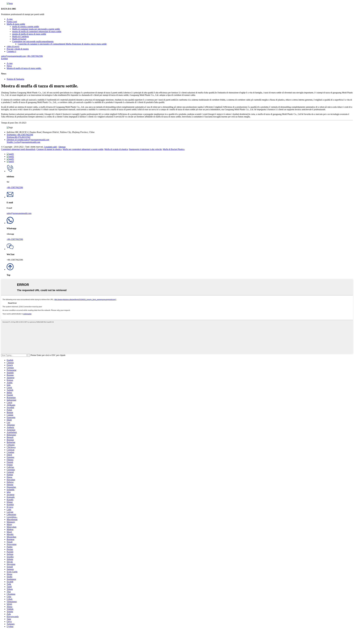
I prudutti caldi (50, 147)
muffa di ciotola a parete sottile (25, 26)
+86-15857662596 (15, 187)
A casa (9, 19)
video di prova (13, 46)
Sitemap (62, 147)
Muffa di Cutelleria (20, 36)
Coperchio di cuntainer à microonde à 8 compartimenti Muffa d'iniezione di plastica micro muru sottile (62, 44)
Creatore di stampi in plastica (49, 149)
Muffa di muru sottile (16, 24)
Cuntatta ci (11, 51)
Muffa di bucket (19, 39)
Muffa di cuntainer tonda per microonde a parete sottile (36, 29)
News (9, 66)
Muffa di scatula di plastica (116, 149)
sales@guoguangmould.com (19, 213)
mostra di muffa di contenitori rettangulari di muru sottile (36, 31)
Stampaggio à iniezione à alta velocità (145, 149)
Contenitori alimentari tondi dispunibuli (18, 149)
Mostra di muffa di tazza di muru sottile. (24, 68)
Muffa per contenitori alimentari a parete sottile (83, 149)
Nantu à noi (12, 21)
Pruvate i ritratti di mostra (18, 49)
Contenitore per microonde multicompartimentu (33, 41)
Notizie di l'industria (15, 79)
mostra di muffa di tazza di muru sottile (29, 34)
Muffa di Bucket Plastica (173, 149)
